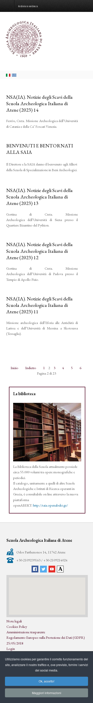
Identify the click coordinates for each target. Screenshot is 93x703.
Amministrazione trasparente (25, 632)
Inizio (14, 367)
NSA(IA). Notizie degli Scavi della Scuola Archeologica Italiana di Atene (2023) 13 (39, 196)
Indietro (30, 367)
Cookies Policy (16, 626)
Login (10, 648)
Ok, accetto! (46, 681)
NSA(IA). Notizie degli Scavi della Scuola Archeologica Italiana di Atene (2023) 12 (39, 250)
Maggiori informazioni (46, 693)
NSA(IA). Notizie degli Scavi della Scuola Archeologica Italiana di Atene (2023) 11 (39, 305)
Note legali (14, 621)
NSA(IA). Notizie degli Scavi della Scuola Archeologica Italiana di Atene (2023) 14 (39, 103)
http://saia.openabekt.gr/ (50, 505)
